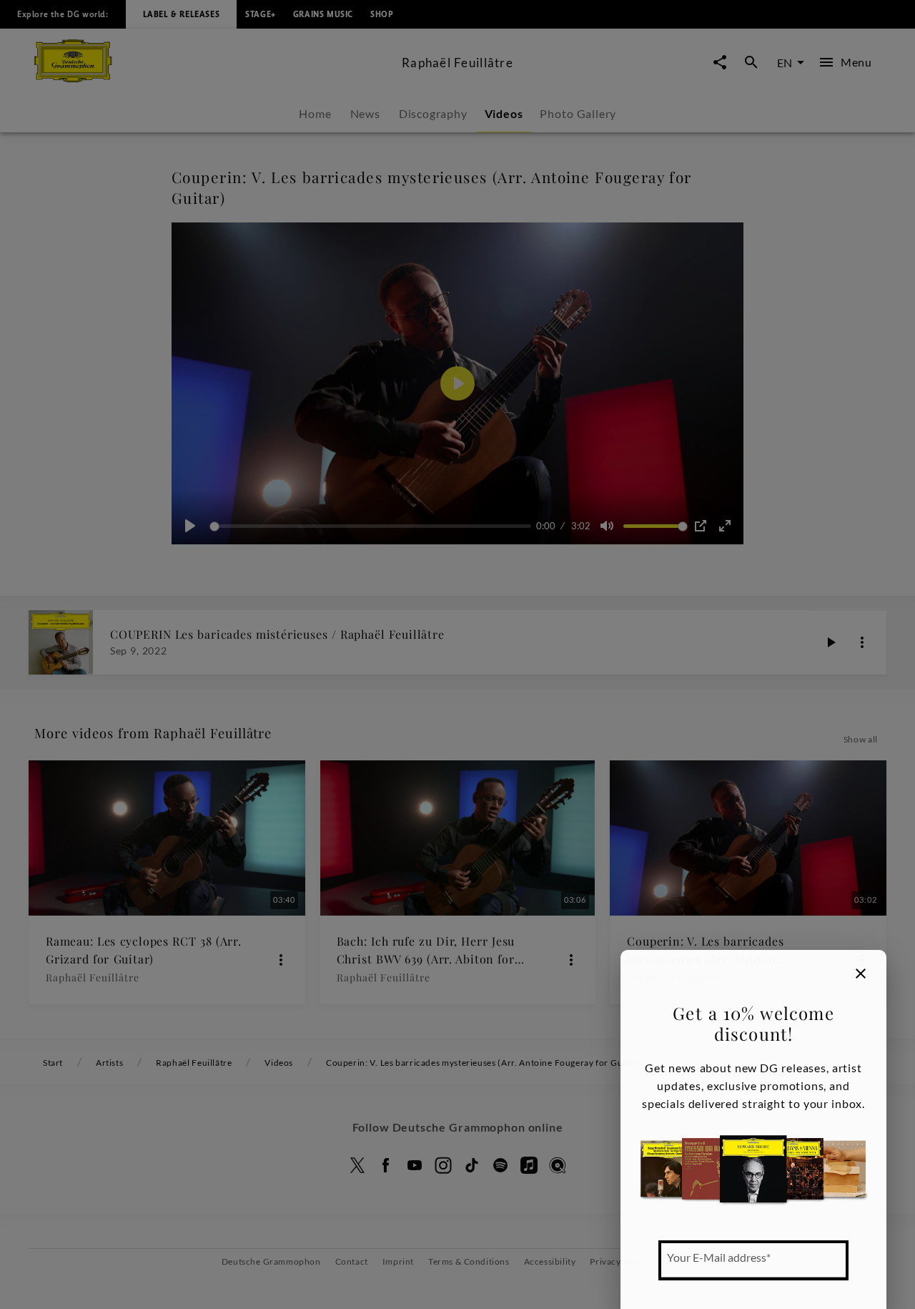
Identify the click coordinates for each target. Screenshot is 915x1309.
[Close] (860, 973)
